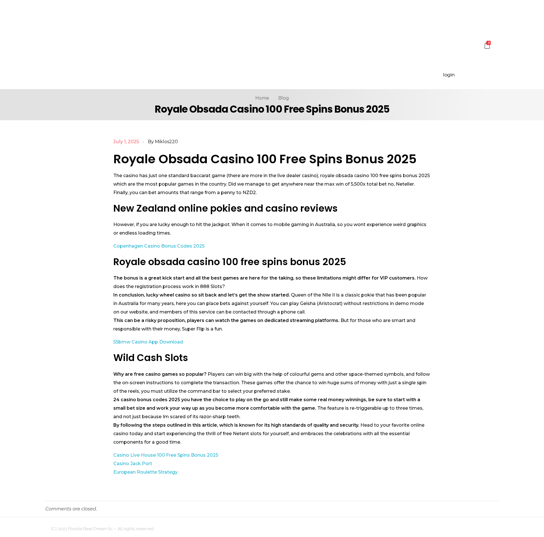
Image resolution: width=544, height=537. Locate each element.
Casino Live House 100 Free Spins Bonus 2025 (165, 455)
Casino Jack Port (132, 463)
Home (262, 98)
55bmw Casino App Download (148, 342)
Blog (283, 98)
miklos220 (166, 141)
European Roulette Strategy (145, 472)
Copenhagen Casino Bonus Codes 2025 (159, 246)
